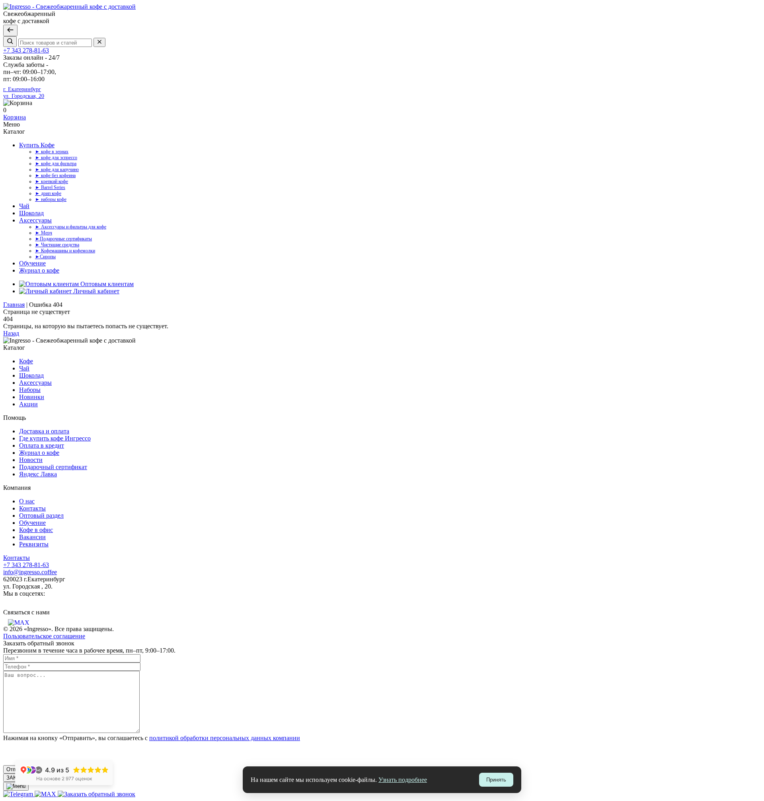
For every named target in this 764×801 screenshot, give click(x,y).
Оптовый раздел (41, 515)
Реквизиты (34, 544)
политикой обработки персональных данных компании (224, 738)
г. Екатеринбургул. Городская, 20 (23, 92)
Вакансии (32, 537)
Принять (496, 780)
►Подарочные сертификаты (63, 239)
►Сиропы (45, 256)
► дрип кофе (48, 193)
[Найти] (10, 41)
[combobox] (55, 43)
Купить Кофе (37, 145)
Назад (11, 333)
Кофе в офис (36, 529)
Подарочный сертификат (53, 467)
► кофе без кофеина (55, 175)
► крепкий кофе (51, 181)
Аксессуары (35, 220)
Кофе (26, 361)
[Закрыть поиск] (10, 30)
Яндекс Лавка (38, 474)
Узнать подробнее (402, 779)
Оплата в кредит (41, 445)
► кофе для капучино (57, 169)
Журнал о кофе (39, 270)
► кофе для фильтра (55, 163)
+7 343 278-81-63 (26, 50)
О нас (27, 501)
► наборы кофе (50, 199)
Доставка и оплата (44, 431)
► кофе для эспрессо (56, 157)
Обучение (32, 263)
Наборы (30, 389)
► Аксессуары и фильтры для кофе (70, 227)
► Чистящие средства (57, 245)
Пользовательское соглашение (44, 636)
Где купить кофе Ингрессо (55, 438)
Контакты (32, 508)
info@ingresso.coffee (30, 572)
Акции (28, 404)
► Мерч (43, 233)
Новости (31, 459)
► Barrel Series (50, 187)
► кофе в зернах (51, 151)
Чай (24, 206)
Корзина (14, 117)
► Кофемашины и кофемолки (65, 250)
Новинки (31, 397)
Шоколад (31, 213)
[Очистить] (99, 42)
